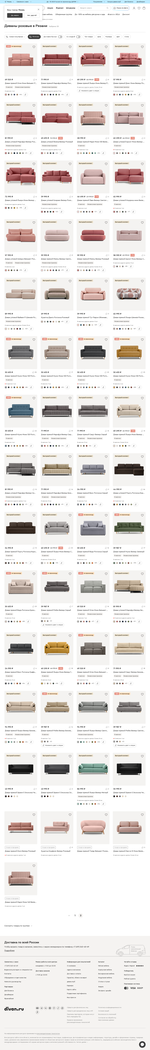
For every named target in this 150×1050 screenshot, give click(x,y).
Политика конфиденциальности (109, 1007)
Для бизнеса (9, 990)
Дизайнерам (8, 994)
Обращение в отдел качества (15, 977)
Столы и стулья (104, 981)
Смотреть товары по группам (17, 926)
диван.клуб (71, 981)
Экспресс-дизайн (104, 990)
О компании (71, 966)
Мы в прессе (71, 997)
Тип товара (89, 37)
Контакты (7, 974)
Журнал (59, 8)
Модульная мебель (105, 977)
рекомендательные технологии (48, 1033)
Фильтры (36, 36)
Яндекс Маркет (129, 966)
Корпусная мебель (105, 970)
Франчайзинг (9, 998)
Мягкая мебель (103, 966)
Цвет (118, 37)
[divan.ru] (14, 1008)
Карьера (70, 985)
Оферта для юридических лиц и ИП (80, 1011)
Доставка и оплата (74, 974)
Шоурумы (70, 8)
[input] (94, 8)
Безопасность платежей (107, 1014)
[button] (134, 8)
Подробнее (9, 950)
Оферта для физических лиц (77, 1007)
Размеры (109, 37)
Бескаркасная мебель (106, 974)
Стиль (127, 37)
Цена (99, 37)
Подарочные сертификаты (76, 993)
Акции (50, 8)
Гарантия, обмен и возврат (77, 977)
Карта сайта (71, 989)
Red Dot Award (129, 975)
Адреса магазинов (73, 970)
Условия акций (103, 1011)
